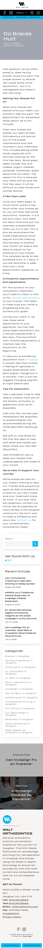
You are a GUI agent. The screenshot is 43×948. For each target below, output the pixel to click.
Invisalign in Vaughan (19, 689)
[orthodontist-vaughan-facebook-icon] (5, 12)
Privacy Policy (12, 917)
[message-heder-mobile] (38, 12)
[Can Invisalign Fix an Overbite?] (21, 760)
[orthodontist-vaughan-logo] (22, 2)
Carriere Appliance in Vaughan (19, 661)
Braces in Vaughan (14, 45)
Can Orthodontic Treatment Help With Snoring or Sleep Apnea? (20, 581)
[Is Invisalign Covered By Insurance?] (21, 793)
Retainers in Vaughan (19, 719)
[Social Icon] (6, 560)
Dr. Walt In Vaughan (18, 678)
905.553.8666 (19, 900)
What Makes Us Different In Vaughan (19, 731)
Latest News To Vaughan (21, 697)
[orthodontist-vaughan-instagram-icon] (11, 12)
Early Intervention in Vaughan (18, 683)
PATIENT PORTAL (8, 17)
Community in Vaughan (20, 667)
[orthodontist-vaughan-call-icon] (32, 12)
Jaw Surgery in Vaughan (21, 693)
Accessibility (11, 913)
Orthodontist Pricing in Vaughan (20, 703)
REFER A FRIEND (21, 17)
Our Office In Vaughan (20, 708)
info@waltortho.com (25, 906)
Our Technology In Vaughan (17, 714)
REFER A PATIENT (34, 17)
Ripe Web (27, 936)
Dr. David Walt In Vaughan (16, 672)
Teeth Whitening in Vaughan (17, 724)
